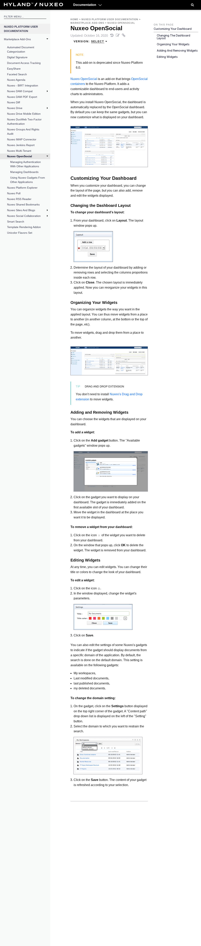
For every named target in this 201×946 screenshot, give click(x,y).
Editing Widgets (167, 56)
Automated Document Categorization (20, 49)
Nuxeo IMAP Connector (21, 139)
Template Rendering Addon (24, 227)
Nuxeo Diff (13, 102)
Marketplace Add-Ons (17, 39)
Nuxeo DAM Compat (20, 91)
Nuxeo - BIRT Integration (22, 85)
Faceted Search (17, 74)
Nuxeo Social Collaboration (24, 215)
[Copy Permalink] (123, 35)
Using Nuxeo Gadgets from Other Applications (27, 180)
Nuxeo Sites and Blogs (21, 210)
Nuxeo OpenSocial (19, 156)
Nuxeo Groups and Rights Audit (23, 131)
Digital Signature (17, 57)
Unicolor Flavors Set (19, 232)
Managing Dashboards (24, 172)
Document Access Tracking (24, 63)
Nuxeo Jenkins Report (21, 145)
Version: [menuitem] (89, 41)
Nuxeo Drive (14, 108)
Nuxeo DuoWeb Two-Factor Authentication (24, 121)
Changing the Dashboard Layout (173, 37)
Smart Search (15, 221)
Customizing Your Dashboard (173, 28)
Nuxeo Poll (13, 193)
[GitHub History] (112, 35)
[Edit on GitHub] (118, 35)
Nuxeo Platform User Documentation (21, 29)
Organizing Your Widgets (173, 44)
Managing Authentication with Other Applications (25, 164)
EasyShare (14, 68)
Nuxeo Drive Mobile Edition (24, 113)
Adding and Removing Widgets (177, 50)
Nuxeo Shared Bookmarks (23, 204)
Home (74, 19)
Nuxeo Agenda (16, 79)
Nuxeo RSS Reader (19, 199)
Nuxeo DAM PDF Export (22, 96)
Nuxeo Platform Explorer (22, 187)
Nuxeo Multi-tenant (19, 150)
